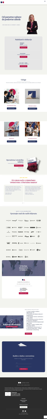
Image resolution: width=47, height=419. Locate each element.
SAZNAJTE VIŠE (20, 167)
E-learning (23, 401)
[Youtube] (25, 411)
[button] (45, 1)
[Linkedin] (23, 411)
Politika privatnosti (23, 400)
